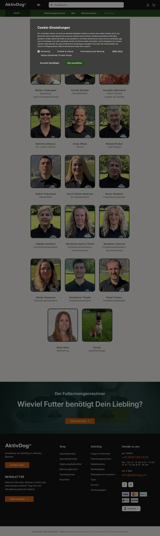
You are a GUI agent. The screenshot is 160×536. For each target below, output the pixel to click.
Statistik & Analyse (65, 51)
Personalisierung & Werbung (92, 51)
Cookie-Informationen (99, 46)
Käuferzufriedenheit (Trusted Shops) (56, 55)
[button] (117, 51)
